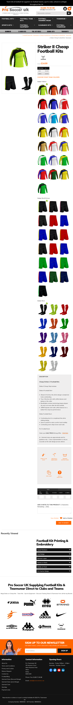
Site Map (4, 687)
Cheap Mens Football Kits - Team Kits (61, 35)
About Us (4, 663)
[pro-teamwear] (43, 58)
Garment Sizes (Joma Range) (10, 682)
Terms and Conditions (8, 666)
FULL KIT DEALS (36, 31)
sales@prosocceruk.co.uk (47, 9)
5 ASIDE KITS (22, 31)
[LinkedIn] (63, 670)
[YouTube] (59, 670)
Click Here (65, 433)
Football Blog (6, 676)
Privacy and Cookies (8, 668)
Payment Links (6, 690)
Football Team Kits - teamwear (31, 35)
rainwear (8, 31)
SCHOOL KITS (50, 31)
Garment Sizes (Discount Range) (11, 679)
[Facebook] (50, 670)
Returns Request (6, 671)
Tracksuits (65, 31)
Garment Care (6, 684)
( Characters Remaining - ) (52, 506)
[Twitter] (55, 670)
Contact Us (5, 674)
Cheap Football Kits (45, 35)
